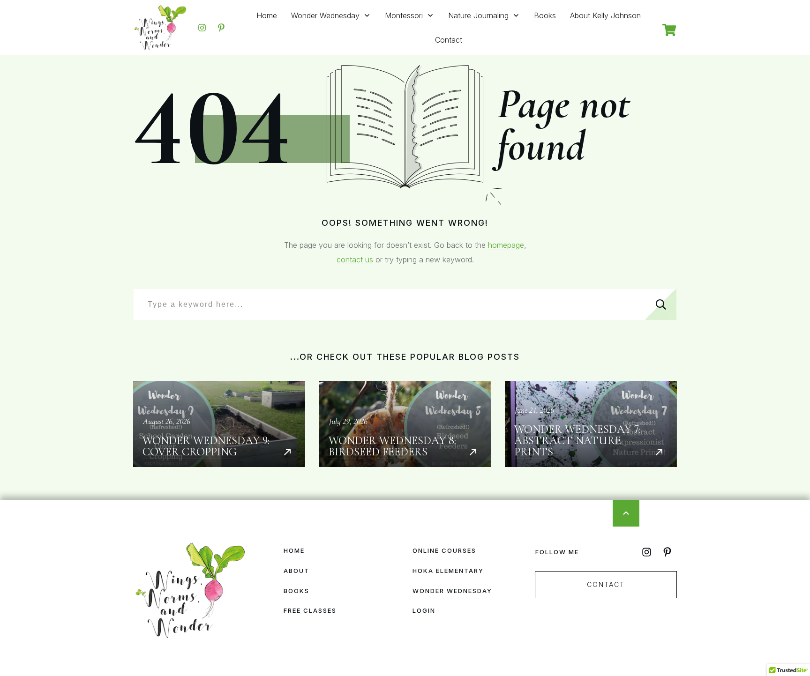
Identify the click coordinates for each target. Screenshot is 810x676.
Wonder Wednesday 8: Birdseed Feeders (405, 424)
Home (294, 550)
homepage (506, 245)
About (296, 570)
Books (296, 590)
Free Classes (310, 610)
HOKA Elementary (448, 570)
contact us (355, 259)
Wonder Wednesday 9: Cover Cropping (219, 424)
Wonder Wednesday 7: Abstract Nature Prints (591, 424)
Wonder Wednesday (452, 590)
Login (423, 610)
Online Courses (444, 550)
